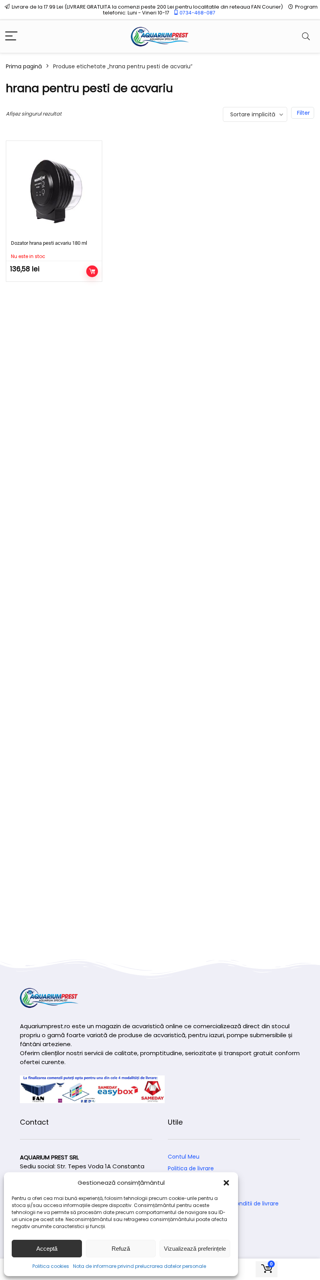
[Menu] (11, 36)
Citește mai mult (92, 271)
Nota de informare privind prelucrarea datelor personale (139, 1266)
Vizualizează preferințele (195, 1248)
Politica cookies (50, 1266)
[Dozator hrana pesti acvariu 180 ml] (54, 192)
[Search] (306, 36)
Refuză (121, 1248)
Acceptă (46, 1248)
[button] (226, 1183)
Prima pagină (24, 66)
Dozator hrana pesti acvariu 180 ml (49, 243)
